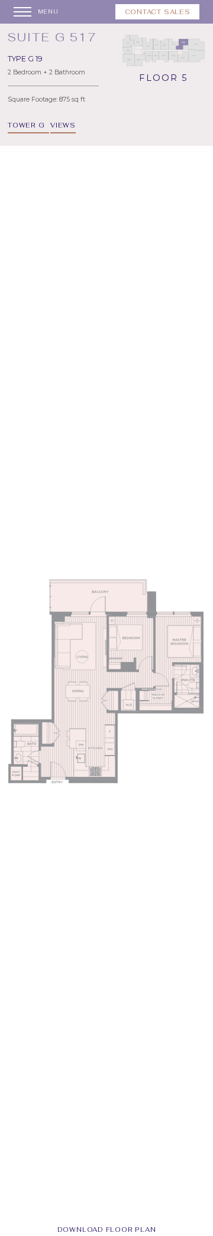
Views (63, 125)
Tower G (26, 125)
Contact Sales (158, 12)
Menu (48, 11)
